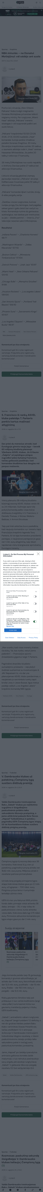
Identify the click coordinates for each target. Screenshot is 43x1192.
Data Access (21, 637)
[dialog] (21, 596)
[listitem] (21, 591)
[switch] (35, 596)
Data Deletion (9, 637)
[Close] (39, 554)
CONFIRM (13, 630)
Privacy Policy (33, 637)
